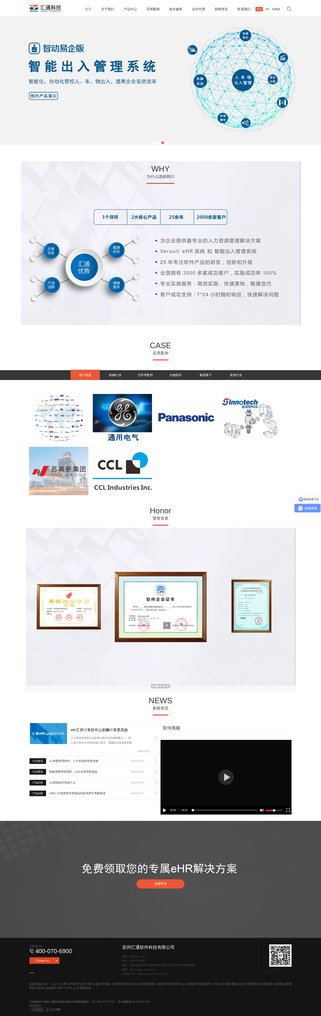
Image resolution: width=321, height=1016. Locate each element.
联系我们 (243, 9)
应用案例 (153, 9)
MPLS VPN (64, 988)
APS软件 (73, 984)
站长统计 (35, 1005)
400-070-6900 (53, 951)
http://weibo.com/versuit (142, 969)
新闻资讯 (221, 9)
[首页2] (160, 80)
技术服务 (175, 9)
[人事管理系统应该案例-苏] (58, 471)
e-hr (54, 984)
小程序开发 (163, 984)
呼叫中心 (178, 984)
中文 (259, 9)
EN (267, 9)
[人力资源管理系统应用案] (122, 418)
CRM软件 (191, 984)
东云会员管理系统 (143, 984)
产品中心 (130, 9)
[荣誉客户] (58, 418)
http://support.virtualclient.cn (152, 973)
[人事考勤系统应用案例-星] (250, 418)
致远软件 (205, 984)
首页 (88, 9)
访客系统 (267, 984)
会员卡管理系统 (249, 984)
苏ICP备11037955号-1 (103, 1001)
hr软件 (40, 988)
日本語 (276, 9)
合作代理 (198, 9)
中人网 (62, 984)
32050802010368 (140, 1001)
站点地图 (55, 1009)
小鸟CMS (218, 984)
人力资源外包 (82, 988)
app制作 (51, 988)
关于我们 (107, 9)
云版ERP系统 (101, 984)
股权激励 (231, 984)
